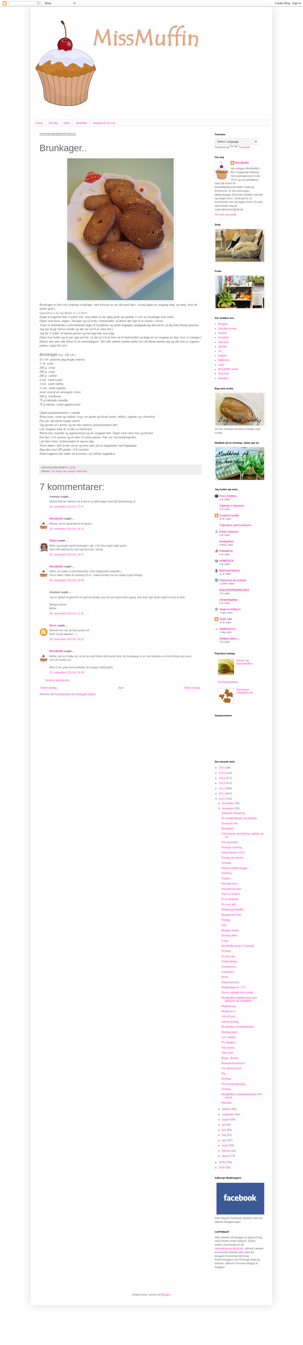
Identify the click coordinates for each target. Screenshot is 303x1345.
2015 (222, 772)
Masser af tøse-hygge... (235, 868)
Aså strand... (228, 1047)
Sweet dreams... (231, 982)
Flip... (224, 1073)
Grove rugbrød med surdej (237, 992)
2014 (222, 778)
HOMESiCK (226, 560)
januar (226, 1155)
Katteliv (222, 355)
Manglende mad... (232, 914)
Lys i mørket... (229, 1037)
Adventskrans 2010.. (233, 852)
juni (224, 1129)
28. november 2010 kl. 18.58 (66, 580)
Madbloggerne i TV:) (233, 987)
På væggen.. (229, 1042)
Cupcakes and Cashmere (235, 525)
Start (120, 687)
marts (225, 1145)
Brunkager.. (228, 828)
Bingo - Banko (229, 1058)
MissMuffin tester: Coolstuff (237, 945)
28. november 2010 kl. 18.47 (66, 554)
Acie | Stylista (228, 496)
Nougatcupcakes (231, 888)
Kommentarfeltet (228, 682)
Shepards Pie (229, 823)
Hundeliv (223, 337)
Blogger (165, 1294)
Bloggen (223, 323)
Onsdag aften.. (230, 935)
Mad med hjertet (229, 570)
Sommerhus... (229, 966)
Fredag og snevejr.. (232, 857)
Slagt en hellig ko (230, 609)
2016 (222, 767)
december (228, 803)
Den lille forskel (227, 328)
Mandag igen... (230, 883)
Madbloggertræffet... (233, 909)
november (228, 808)
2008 (222, 1167)
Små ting (223, 373)
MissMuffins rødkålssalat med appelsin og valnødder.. (239, 999)
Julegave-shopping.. (233, 813)
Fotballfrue (226, 551)
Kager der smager (65, 471)
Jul (53, 471)
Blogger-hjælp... (231, 930)
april (225, 1140)
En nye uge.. (228, 956)
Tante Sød (225, 619)
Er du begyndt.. (230, 899)
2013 (222, 783)
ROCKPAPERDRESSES (234, 590)
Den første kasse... (232, 1068)
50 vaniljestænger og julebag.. (239, 818)
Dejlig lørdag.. (229, 961)
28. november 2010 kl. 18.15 (66, 528)
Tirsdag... (226, 951)
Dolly (67, 123)
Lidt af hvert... (229, 1016)
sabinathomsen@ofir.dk (229, 1248)
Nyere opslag (49, 687)
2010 (222, 798)
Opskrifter (81, 123)
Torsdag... (227, 863)
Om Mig (53, 123)
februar (226, 1150)
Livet (221, 364)
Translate (244, 147)
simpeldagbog (228, 599)
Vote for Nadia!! (230, 894)
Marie (53, 625)
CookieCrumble (229, 515)
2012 (222, 788)
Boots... (225, 976)
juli (224, 1124)
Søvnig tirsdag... (231, 1021)
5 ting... (225, 940)
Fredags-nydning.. (232, 847)
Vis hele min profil (225, 214)
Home (39, 123)
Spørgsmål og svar (104, 123)
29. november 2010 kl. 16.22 (66, 639)
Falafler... (226, 878)
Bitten (53, 540)
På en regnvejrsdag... (234, 1084)
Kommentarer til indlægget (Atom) (75, 694)
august (226, 1119)
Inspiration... (228, 971)
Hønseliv (223, 342)
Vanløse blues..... (229, 638)
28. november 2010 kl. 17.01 (66, 506)
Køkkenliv (82, 471)
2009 (222, 1162)
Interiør (222, 346)
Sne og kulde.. (230, 842)
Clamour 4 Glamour (231, 505)
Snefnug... (227, 873)
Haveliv (222, 333)
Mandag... (227, 1102)
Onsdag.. (226, 1078)
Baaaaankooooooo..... (234, 1063)
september (228, 1114)
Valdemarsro (227, 628)
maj (224, 1135)
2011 (222, 793)
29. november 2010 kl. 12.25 (66, 613)
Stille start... (228, 1052)
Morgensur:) (228, 1011)
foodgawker (226, 541)
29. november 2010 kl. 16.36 (66, 672)
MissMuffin (56, 518)
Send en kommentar (57, 680)
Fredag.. (226, 920)
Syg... (224, 925)
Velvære (223, 378)
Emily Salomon (228, 531)
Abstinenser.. (229, 1006)
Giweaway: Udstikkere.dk (244, 691)
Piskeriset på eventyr (232, 580)
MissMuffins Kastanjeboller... (238, 1026)
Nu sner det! (228, 904)
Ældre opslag (192, 687)
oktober (227, 1109)
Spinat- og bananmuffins (244, 662)
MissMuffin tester (228, 369)
